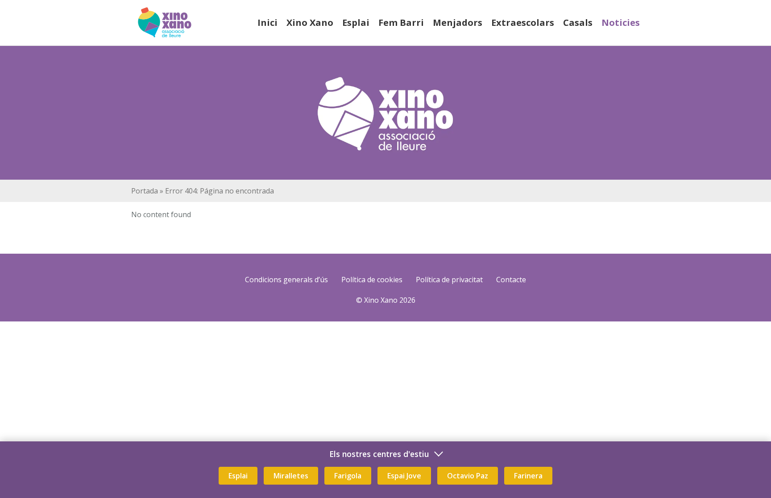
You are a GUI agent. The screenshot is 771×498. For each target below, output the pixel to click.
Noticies (620, 22)
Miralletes (291, 476)
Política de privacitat (449, 279)
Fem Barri (401, 22)
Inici (267, 22)
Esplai (355, 22)
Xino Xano (309, 22)
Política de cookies (371, 279)
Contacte (511, 279)
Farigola (347, 476)
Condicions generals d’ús (286, 279)
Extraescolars (522, 22)
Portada (144, 191)
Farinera (528, 476)
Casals (578, 22)
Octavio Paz (467, 476)
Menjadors (457, 22)
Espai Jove (404, 476)
